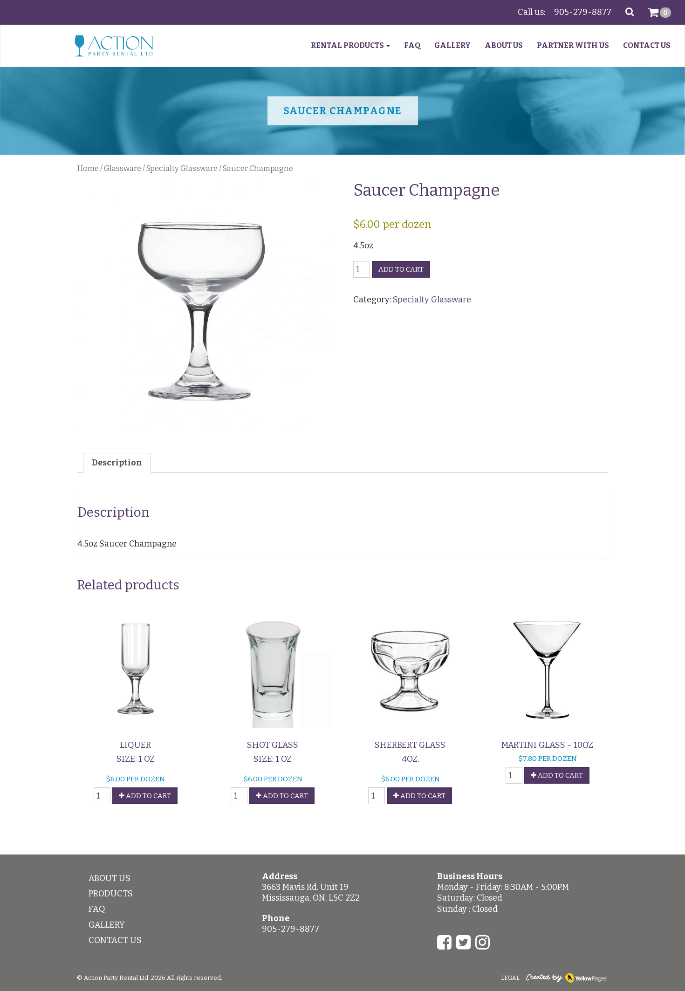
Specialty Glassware (182, 168)
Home (88, 168)
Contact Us (647, 45)
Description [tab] (117, 463)
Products (111, 893)
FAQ (412, 45)
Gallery (452, 45)
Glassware (122, 168)
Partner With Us (573, 45)
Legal (510, 978)
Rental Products (348, 45)
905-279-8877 (582, 12)
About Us (504, 45)
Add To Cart (147, 796)
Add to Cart (401, 269)
